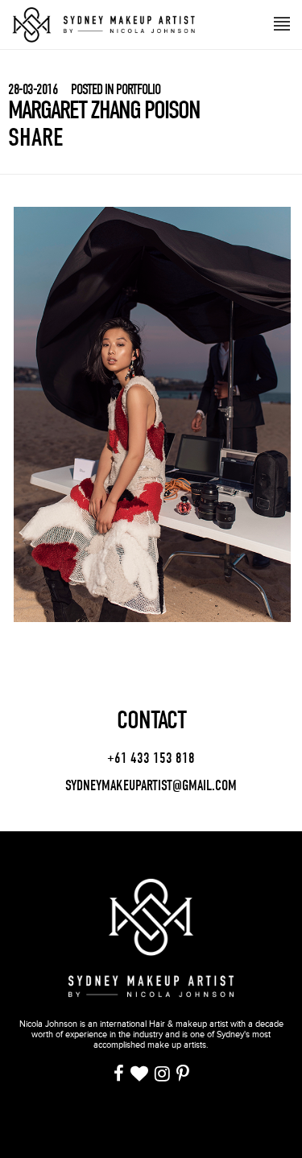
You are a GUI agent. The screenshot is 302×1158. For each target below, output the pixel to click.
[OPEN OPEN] (282, 22)
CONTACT (151, 720)
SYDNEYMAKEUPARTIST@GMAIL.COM (151, 785)
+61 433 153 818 (151, 759)
